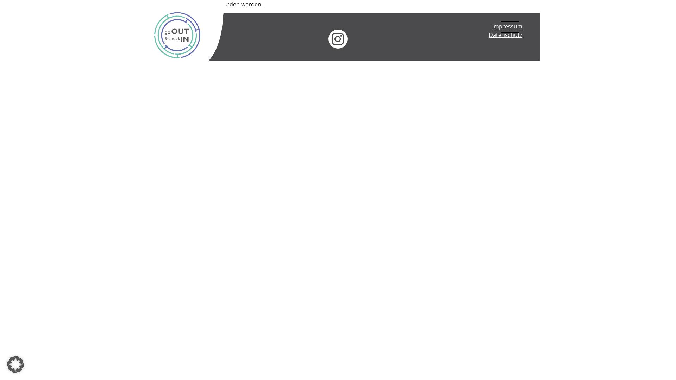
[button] (15, 364)
